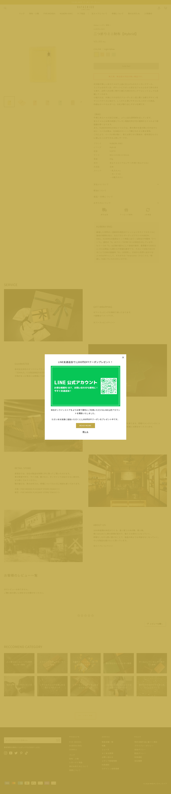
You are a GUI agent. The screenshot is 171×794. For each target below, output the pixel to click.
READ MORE (85, 425)
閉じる (85, 431)
